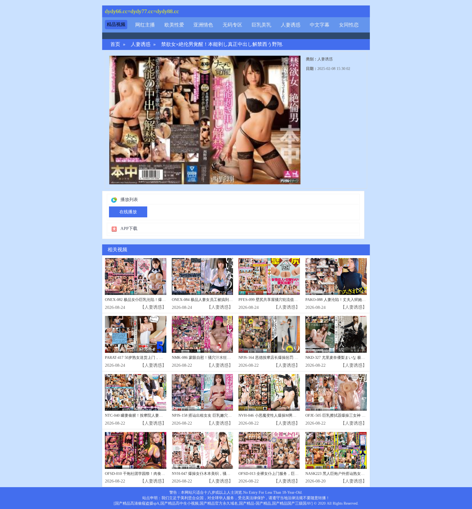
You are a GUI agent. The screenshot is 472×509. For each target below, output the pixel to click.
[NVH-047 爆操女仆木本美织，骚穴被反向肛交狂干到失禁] (202, 450)
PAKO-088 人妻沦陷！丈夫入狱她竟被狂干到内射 (347, 300)
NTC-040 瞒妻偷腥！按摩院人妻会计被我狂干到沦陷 (149, 415)
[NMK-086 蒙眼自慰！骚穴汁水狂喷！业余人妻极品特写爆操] (202, 334)
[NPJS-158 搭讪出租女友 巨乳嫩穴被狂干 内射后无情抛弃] (202, 392)
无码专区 (232, 25)
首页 (115, 44)
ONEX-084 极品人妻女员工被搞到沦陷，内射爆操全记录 (219, 300)
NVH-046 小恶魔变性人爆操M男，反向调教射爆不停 (282, 415)
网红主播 (145, 25)
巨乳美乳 (261, 25)
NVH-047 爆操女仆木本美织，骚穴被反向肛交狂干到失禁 (220, 474)
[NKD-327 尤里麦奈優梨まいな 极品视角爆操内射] (336, 334)
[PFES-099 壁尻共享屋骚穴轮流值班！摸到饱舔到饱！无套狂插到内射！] (269, 276)
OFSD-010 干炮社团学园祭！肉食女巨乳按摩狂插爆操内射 (154, 474)
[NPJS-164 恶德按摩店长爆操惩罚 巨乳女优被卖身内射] (269, 334)
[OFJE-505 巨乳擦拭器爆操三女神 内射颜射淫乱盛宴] (336, 392)
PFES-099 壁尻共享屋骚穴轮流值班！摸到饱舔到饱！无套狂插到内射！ (298, 300)
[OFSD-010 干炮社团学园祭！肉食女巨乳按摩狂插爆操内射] (135, 450)
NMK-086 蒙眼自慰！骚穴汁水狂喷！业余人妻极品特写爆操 (222, 358)
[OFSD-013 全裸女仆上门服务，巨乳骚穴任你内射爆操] (269, 450)
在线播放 (128, 211)
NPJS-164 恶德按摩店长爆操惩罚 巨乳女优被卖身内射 (283, 358)
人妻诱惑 (290, 25)
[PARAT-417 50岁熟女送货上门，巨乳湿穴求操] (135, 334)
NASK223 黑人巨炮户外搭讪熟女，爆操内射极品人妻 (350, 474)
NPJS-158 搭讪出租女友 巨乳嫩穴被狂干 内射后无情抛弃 (219, 415)
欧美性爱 (174, 25)
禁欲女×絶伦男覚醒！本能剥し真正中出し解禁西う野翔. (222, 44)
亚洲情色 (203, 25)
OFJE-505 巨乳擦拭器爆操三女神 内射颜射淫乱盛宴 (348, 415)
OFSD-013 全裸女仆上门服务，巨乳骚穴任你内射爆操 (283, 474)
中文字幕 (319, 25)
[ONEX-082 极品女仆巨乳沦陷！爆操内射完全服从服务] (135, 276)
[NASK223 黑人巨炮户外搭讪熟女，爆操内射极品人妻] (336, 450)
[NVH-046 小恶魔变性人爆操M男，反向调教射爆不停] (269, 392)
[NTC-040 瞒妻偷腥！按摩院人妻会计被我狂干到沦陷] (135, 392)
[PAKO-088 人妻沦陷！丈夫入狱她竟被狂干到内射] (336, 276)
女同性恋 (349, 25)
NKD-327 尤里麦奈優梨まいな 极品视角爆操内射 (346, 358)
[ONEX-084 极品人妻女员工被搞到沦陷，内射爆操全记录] (202, 276)
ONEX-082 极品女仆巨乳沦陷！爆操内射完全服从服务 (150, 300)
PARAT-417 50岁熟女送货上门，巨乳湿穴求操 (143, 358)
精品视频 (116, 24)
